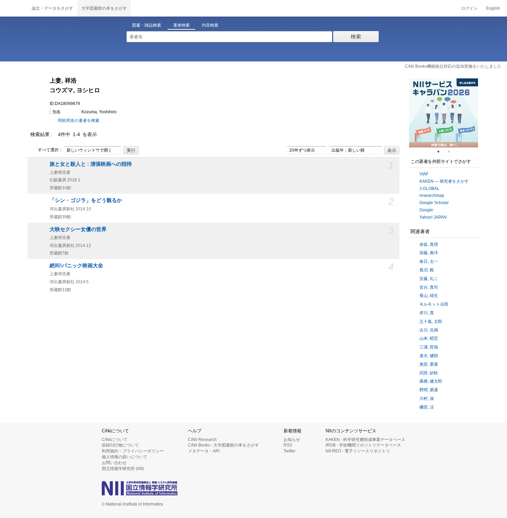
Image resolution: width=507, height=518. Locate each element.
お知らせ (292, 439)
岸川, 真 (426, 312)
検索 (356, 36)
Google (426, 210)
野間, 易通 (428, 389)
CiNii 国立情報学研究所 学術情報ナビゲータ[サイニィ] (14, 8)
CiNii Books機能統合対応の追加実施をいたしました (453, 66)
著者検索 (181, 25)
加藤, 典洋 (428, 252)
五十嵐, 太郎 (430, 321)
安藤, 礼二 (428, 278)
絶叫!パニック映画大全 (76, 265)
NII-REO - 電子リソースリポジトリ (358, 451)
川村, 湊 (426, 398)
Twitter (290, 451)
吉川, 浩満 (428, 330)
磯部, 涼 (426, 407)
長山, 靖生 (428, 295)
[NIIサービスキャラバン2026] (443, 112)
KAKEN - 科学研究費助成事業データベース (365, 439)
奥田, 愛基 (428, 364)
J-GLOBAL (429, 188)
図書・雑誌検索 (146, 25)
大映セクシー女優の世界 (78, 229)
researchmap (431, 195)
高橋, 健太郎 (430, 381)
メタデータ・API (203, 451)
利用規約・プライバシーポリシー (133, 451)
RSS (288, 445)
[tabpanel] (443, 112)
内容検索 (210, 25)
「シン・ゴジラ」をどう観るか (86, 200)
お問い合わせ (114, 462)
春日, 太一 (428, 261)
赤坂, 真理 (428, 244)
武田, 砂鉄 (428, 373)
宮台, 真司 (428, 287)
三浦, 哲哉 (428, 347)
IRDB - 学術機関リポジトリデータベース (363, 445)
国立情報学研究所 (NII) (123, 468)
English (493, 8)
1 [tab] (441, 151)
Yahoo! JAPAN (433, 217)
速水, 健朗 (428, 355)
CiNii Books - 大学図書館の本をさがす (223, 445)
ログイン (469, 8)
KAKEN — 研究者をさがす (444, 181)
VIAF (423, 174)
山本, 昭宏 (428, 338)
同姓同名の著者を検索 (78, 120)
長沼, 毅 (426, 270)
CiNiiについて (115, 439)
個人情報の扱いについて (124, 456)
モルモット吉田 (433, 304)
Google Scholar (434, 202)
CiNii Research (202, 439)
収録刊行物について (120, 445)
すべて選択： (50, 149)
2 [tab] (451, 151)
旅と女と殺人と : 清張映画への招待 (91, 164)
